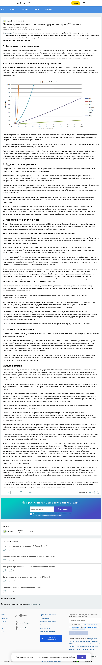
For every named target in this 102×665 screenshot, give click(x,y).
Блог (2, 628)
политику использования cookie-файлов (59, 657)
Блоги (3, 10)
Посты (12, 10)
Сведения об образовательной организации (83, 641)
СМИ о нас (4, 618)
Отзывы (3, 621)
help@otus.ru (92, 638)
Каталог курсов (45, 618)
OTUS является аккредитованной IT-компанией (84, 644)
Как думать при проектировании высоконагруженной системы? (30, 567)
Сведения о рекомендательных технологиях (83, 646)
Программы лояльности (48, 621)
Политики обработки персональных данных (84, 625)
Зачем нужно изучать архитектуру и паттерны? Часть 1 (26, 577)
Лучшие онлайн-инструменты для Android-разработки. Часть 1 (29, 556)
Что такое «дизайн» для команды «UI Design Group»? (25, 546)
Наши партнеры (45, 628)
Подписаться (63, 509)
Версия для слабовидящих (52, 638)
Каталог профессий (46, 625)
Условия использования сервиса (51, 661)
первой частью (65, 38)
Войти (76, 3)
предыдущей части (11, 33)
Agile (4, 27)
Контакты (4, 625)
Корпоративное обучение (48, 615)
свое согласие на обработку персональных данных (85, 628)
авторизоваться (34, 604)
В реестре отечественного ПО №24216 (81, 649)
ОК (82, 657)
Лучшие (24, 10)
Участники (37, 10)
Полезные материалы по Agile (17, 27)
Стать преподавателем (47, 632)
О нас (3, 615)
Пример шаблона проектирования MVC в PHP (22, 587)
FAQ (2, 632)
